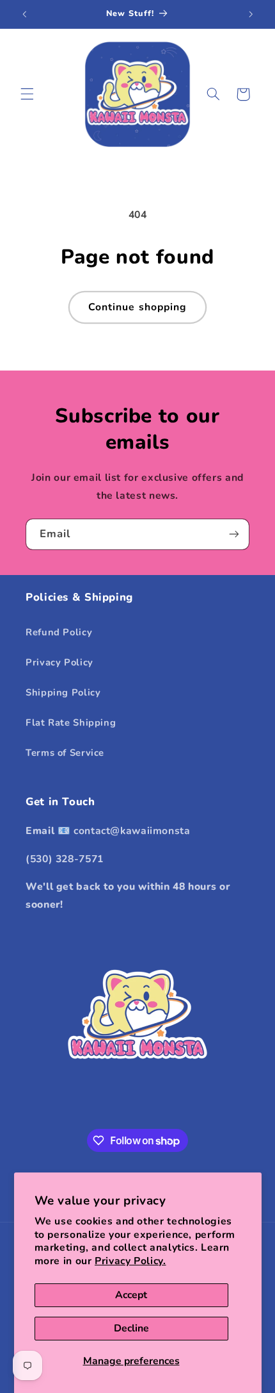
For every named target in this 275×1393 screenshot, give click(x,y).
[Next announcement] (251, 14)
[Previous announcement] (24, 14)
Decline (131, 1328)
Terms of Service (65, 752)
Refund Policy (59, 632)
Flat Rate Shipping (71, 722)
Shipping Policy (63, 692)
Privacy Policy (59, 662)
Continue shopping (137, 307)
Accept (131, 1295)
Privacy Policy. (130, 1261)
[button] (27, 94)
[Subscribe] (234, 534)
